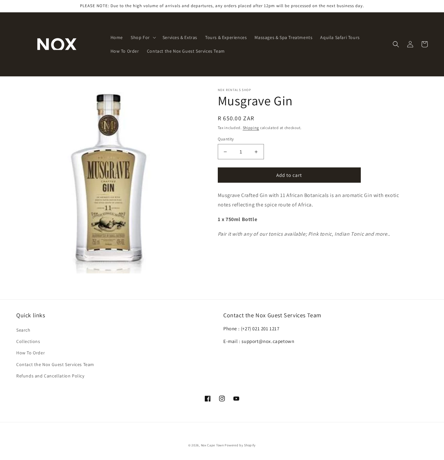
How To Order (30, 353)
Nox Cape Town (212, 445)
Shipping (251, 127)
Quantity (226, 139)
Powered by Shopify (240, 445)
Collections (28, 341)
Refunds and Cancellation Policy (50, 376)
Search (23, 330)
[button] (143, 37)
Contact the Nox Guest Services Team (55, 364)
